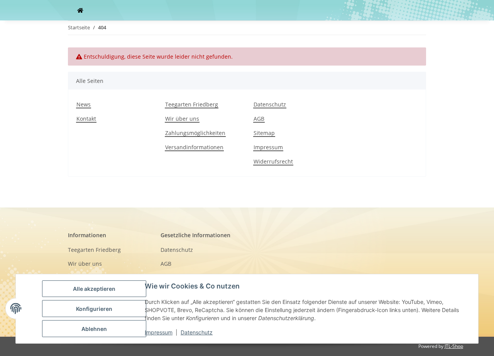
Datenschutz (270, 104)
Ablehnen (94, 329)
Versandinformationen (194, 147)
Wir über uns (182, 118)
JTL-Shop (454, 346)
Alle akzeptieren (94, 288)
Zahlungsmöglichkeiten (195, 133)
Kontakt (86, 118)
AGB (259, 118)
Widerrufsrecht (273, 161)
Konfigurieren (94, 308)
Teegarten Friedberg (191, 104)
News (83, 104)
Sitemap (264, 133)
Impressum (268, 147)
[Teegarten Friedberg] (80, 10)
